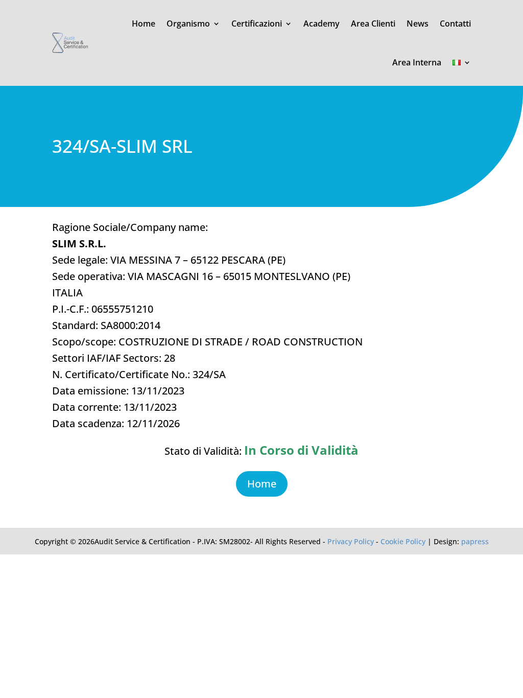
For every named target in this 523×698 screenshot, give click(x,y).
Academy (321, 23)
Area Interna (416, 62)
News (418, 23)
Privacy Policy (350, 541)
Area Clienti (373, 23)
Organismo (188, 23)
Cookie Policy (403, 541)
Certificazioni (256, 23)
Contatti (455, 23)
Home (143, 23)
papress (475, 541)
